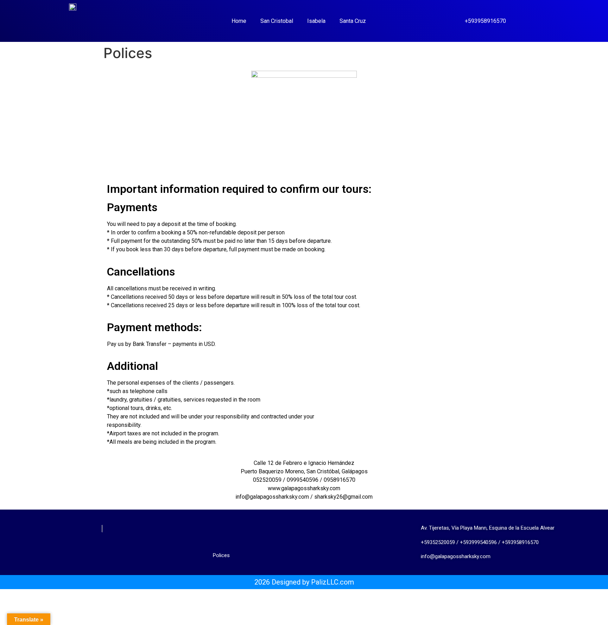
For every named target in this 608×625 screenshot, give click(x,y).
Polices (221, 555)
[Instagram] (90, 550)
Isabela (316, 21)
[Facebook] (114, 550)
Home (239, 21)
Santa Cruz (353, 21)
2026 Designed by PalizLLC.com (304, 582)
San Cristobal (276, 21)
